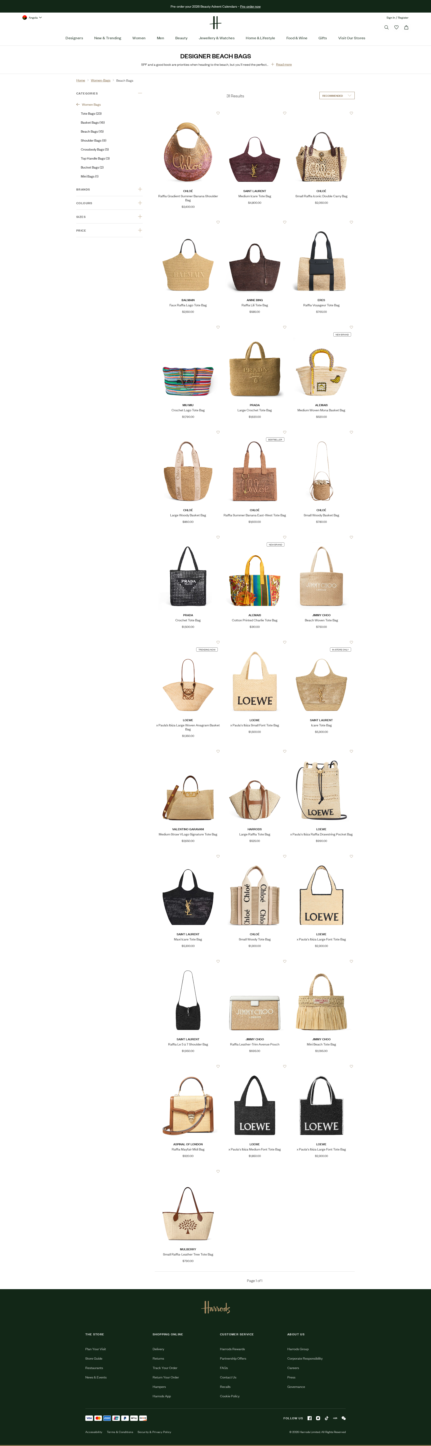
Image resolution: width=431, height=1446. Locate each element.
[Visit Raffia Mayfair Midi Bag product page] (188, 1066)
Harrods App (162, 1395)
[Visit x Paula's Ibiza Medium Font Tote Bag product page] (254, 1066)
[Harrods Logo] (215, 1307)
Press (291, 1377)
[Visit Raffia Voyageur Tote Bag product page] (321, 222)
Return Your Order (166, 1377)
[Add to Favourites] (218, 113)
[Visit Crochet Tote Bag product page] (188, 537)
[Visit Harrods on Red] (335, 1418)
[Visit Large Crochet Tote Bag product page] (254, 327)
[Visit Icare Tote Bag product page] (321, 642)
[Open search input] (386, 27)
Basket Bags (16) (93, 122)
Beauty (181, 37)
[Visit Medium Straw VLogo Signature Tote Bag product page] (188, 751)
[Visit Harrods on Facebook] (310, 1418)
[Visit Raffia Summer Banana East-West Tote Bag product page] (254, 432)
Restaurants (94, 1367)
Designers (74, 37)
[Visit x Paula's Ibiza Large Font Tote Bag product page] (321, 856)
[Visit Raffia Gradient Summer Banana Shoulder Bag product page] (188, 113)
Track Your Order (165, 1367)
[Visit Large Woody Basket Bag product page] (188, 432)
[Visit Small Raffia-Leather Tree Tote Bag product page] (188, 1171)
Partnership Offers (233, 1358)
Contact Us (228, 1377)
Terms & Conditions (120, 1432)
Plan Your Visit (95, 1348)
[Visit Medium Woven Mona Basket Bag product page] (321, 327)
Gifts (323, 37)
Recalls (225, 1386)
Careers (293, 1367)
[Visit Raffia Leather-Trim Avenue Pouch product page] (254, 961)
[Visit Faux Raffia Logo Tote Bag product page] (188, 222)
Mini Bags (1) (90, 176)
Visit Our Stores (351, 37)
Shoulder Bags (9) (93, 140)
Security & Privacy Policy (154, 1432)
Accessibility (93, 1432)
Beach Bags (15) (92, 131)
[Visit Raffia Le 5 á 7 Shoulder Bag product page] (188, 961)
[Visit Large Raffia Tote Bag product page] (254, 751)
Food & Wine (297, 37)
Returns (158, 1358)
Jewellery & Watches (217, 37)
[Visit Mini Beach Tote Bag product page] (321, 961)
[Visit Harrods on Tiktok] (327, 1418)
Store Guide (93, 1358)
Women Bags (91, 104)
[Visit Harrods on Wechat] (344, 1418)
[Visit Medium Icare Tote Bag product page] (254, 113)
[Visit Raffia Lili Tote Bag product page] (254, 222)
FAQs (224, 1367)
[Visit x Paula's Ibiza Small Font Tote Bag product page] (254, 642)
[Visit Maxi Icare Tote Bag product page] (188, 856)
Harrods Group (298, 1348)
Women (138, 37)
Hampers (159, 1386)
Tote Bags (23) (91, 113)
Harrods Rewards (232, 1348)
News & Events (96, 1377)
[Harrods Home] (215, 22)
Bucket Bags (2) (92, 167)
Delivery (158, 1348)
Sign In (391, 17)
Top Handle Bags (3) (95, 158)
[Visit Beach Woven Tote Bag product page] (321, 537)
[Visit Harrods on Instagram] (318, 1418)
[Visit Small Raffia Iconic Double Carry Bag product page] (321, 113)
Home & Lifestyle (260, 37)
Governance (296, 1386)
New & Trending (107, 37)
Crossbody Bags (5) (95, 149)
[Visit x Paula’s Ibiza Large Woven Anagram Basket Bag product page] (188, 642)
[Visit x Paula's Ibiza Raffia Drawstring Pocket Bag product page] (321, 751)
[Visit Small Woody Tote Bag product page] (254, 856)
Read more (284, 64)
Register (403, 17)
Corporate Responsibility (305, 1358)
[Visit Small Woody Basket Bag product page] (321, 432)
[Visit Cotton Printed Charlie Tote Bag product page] (254, 537)
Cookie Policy (230, 1395)
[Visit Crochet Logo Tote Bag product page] (188, 327)
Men (160, 37)
